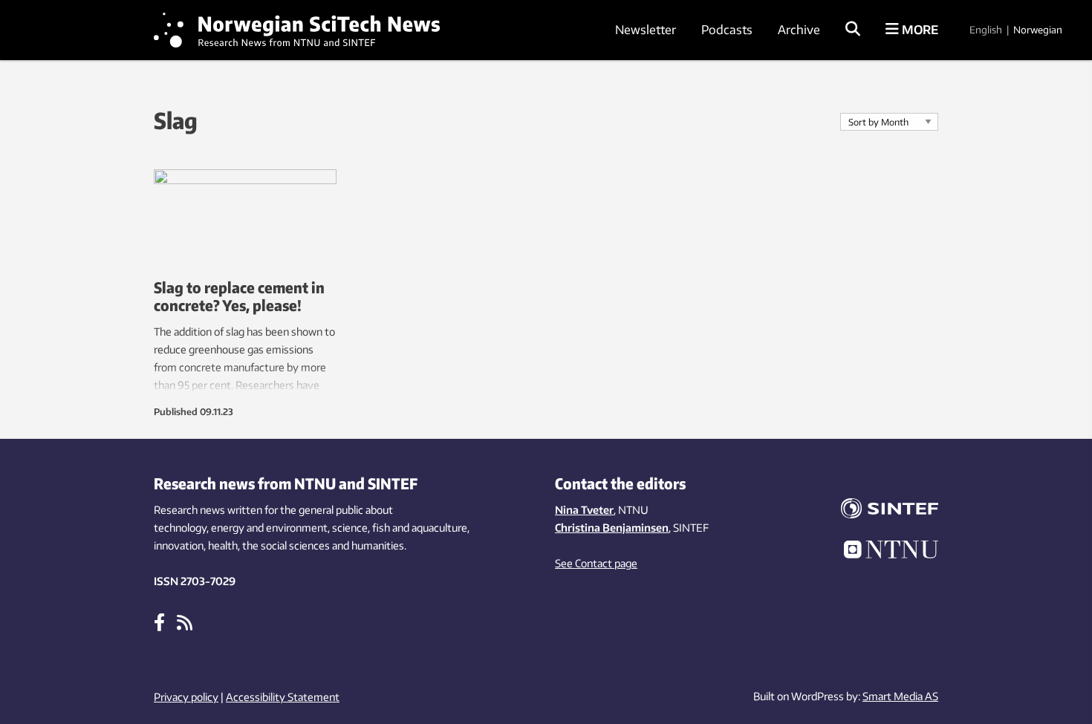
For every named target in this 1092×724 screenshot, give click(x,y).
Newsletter (645, 29)
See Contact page (596, 563)
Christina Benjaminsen (612, 527)
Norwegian (1037, 30)
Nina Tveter (584, 509)
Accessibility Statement (282, 697)
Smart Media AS (900, 696)
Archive (799, 29)
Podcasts (727, 29)
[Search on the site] (852, 30)
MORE (918, 29)
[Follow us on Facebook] (159, 621)
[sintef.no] (880, 510)
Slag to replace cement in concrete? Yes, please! (239, 296)
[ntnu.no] (880, 552)
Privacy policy (186, 697)
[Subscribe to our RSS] (184, 621)
